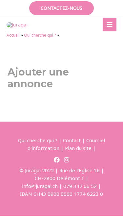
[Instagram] (67, 160)
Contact (72, 140)
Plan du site (78, 148)
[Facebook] (57, 160)
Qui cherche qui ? (37, 140)
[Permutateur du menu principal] (110, 25)
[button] (61, 8)
